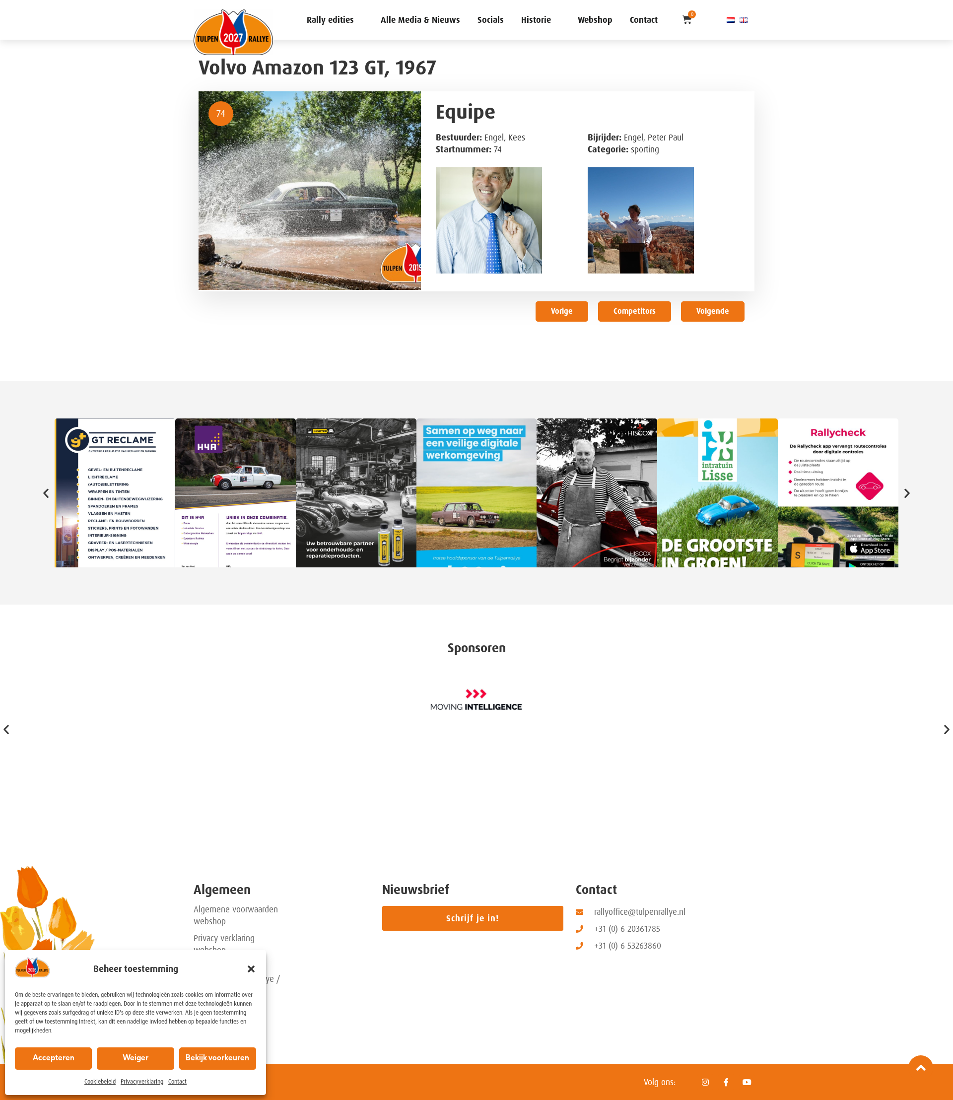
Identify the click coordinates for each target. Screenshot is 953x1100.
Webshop (595, 19)
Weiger (135, 1058)
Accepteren (53, 1058)
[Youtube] (747, 1082)
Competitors (634, 311)
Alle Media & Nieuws (420, 19)
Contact (177, 1082)
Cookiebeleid (100, 1082)
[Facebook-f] (726, 1082)
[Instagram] (705, 1082)
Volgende (712, 311)
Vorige (562, 311)
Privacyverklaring (142, 1082)
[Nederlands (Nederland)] (731, 19)
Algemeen (222, 890)
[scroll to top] (920, 1067)
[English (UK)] (744, 19)
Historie (536, 19)
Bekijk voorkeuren (217, 1058)
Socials (490, 19)
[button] (251, 969)
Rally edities (330, 19)
